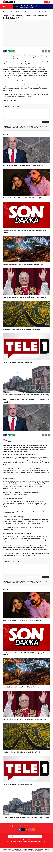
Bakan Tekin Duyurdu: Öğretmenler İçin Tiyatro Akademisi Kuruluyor (29, 6)
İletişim (15, 825)
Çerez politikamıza (33, 850)
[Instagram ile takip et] (30, 829)
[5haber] (9, 2)
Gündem (12, 11)
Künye (10, 825)
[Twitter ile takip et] (23, 829)
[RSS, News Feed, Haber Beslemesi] (33, 829)
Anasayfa (6, 11)
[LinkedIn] (9, 51)
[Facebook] (4, 51)
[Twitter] (6, 51)
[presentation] (7, 7)
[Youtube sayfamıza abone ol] (26, 829)
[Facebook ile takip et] (19, 829)
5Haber (10, 441)
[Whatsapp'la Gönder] (11, 51)
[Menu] (45, 2)
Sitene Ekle (29, 825)
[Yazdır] (14, 51)
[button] (43, 51)
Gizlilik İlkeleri (22, 825)
